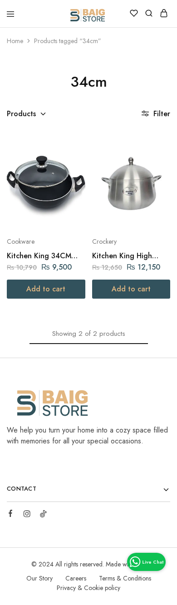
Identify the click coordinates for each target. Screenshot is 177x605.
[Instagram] (27, 515)
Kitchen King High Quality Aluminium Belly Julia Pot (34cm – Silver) (129, 256)
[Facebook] (10, 514)
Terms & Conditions (125, 578)
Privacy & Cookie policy (88, 587)
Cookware (20, 241)
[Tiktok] (43, 515)
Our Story (39, 578)
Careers (75, 578)
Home (15, 40)
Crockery (104, 241)
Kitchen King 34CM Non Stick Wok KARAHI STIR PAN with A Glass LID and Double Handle (45, 256)
